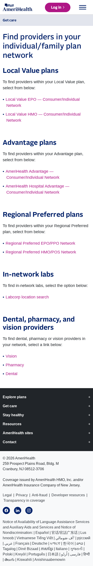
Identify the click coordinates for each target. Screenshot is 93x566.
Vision (11, 356)
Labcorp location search (27, 297)
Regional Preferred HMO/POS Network (41, 252)
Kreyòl (20, 554)
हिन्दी (86, 554)
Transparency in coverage (24, 500)
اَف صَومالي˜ (65, 538)
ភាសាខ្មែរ (47, 549)
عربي (9, 543)
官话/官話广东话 (64, 533)
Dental (11, 373)
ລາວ (80, 543)
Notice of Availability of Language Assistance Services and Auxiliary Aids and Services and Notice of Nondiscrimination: (46, 527)
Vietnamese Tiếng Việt (34, 538)
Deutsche (39, 543)
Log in (56, 7)
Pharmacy (15, 365)
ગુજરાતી (76, 549)
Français (22, 543)
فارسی (75, 554)
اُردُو (64, 554)
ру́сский (83, 538)
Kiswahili (24, 560)
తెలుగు (9, 560)
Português (36, 554)
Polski (8, 554)
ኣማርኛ (55, 543)
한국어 (68, 543)
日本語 (53, 554)
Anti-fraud (39, 495)
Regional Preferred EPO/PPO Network (40, 243)
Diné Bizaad (28, 549)
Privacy (22, 495)
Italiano (61, 549)
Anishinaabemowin (49, 560)
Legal (7, 495)
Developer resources (68, 495)
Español (42, 533)
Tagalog (9, 549)
